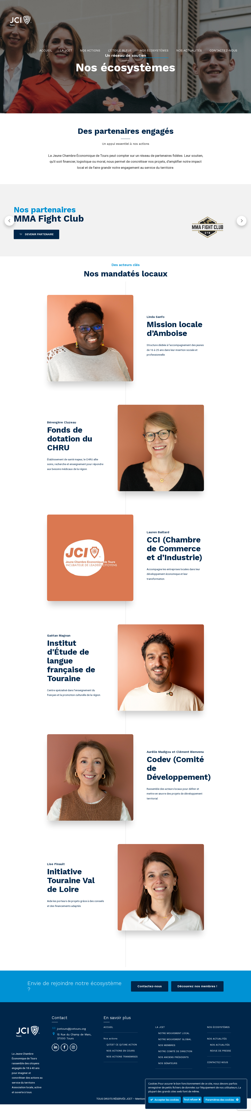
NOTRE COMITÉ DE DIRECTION (175, 1051)
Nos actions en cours (120, 1050)
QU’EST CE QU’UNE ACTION (121, 1044)
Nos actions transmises (122, 1056)
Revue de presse (220, 1050)
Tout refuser (191, 1099)
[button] (9, 221)
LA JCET (66, 50)
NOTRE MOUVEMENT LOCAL (174, 1033)
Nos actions (90, 50)
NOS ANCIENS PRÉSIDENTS (173, 1057)
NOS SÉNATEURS (167, 1063)
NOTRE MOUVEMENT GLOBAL (174, 1039)
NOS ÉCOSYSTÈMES (154, 50)
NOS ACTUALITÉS (189, 50)
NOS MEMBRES (166, 1045)
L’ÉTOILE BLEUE (120, 50)
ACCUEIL (45, 50)
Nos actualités (220, 1044)
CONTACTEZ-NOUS (223, 50)
